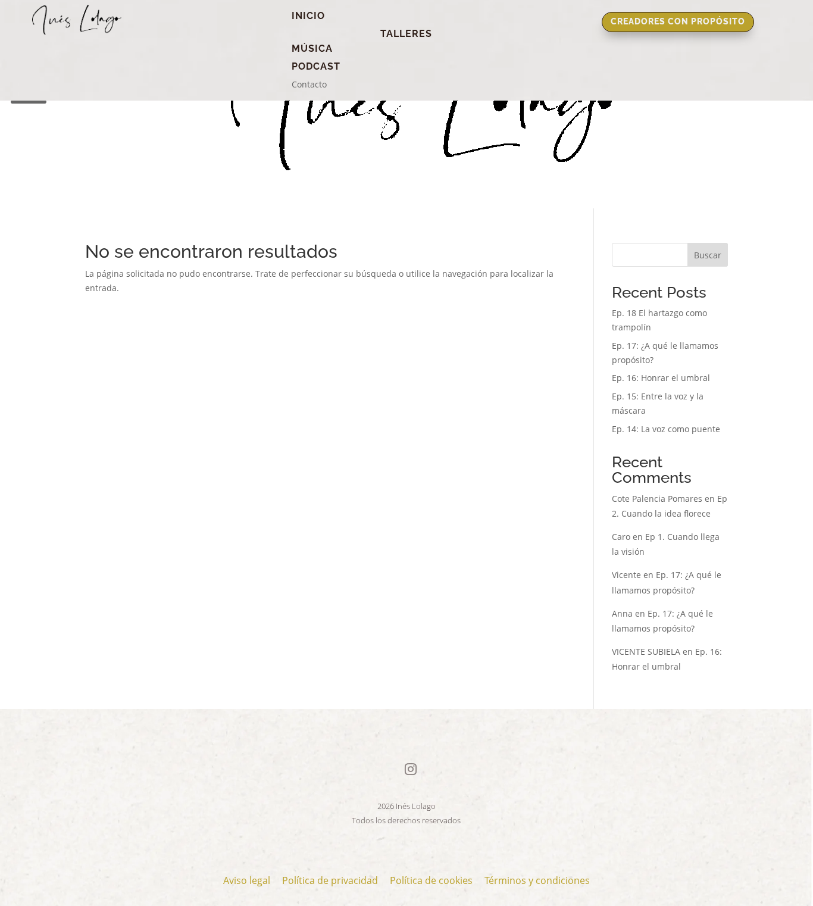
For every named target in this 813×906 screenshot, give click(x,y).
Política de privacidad (330, 880)
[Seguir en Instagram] (411, 769)
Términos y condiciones (537, 880)
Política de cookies (431, 880)
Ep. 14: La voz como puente (666, 429)
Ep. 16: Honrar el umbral (661, 377)
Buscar (707, 255)
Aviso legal (246, 880)
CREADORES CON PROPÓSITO (678, 21)
